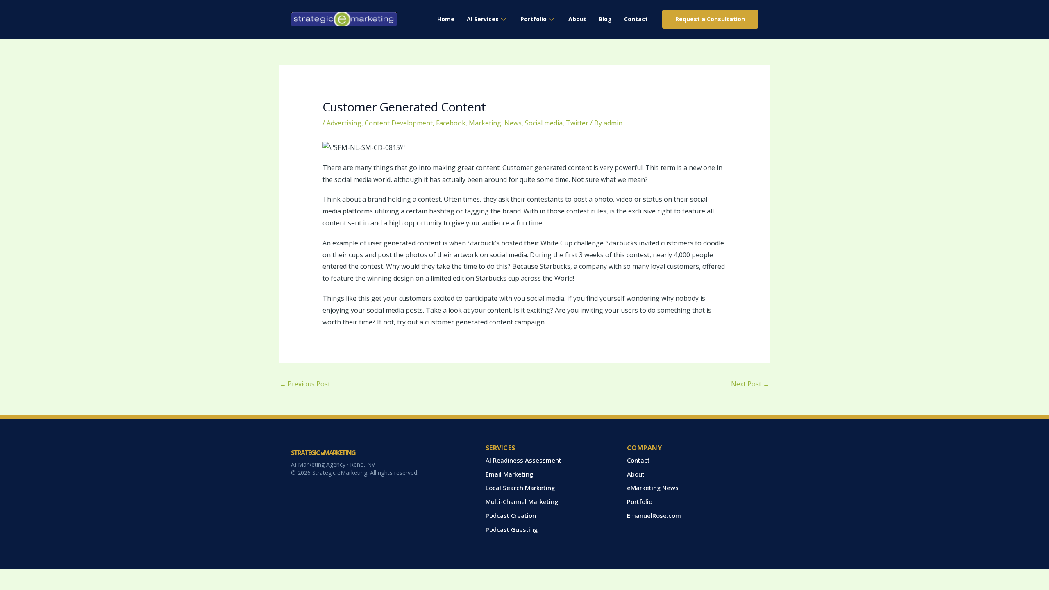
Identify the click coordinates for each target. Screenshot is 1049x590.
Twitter (577, 122)
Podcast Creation (511, 515)
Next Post (750, 383)
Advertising (344, 122)
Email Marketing (509, 474)
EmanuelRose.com (654, 515)
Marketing (485, 122)
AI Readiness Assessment (523, 460)
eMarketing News (653, 487)
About (577, 19)
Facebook (450, 122)
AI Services (483, 19)
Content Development (399, 122)
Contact (636, 19)
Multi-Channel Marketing (522, 501)
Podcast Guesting (512, 529)
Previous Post (304, 383)
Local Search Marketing (520, 487)
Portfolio (533, 19)
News (513, 122)
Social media (544, 122)
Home (445, 19)
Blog (605, 19)
